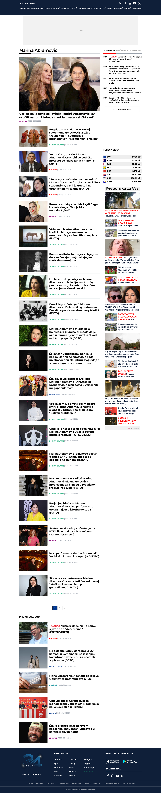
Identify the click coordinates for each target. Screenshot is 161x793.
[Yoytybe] (134, 3)
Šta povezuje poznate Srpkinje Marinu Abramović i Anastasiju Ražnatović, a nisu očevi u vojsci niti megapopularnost (73, 383)
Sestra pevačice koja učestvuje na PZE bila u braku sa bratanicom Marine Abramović (72, 531)
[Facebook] (125, 3)
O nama (29, 783)
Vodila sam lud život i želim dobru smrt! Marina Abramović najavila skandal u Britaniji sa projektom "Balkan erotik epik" (72, 408)
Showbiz (65, 8)
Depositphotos (128, 783)
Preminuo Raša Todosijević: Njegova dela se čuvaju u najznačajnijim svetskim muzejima (73, 257)
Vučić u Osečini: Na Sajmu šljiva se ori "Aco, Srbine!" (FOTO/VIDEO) (73, 629)
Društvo (91, 8)
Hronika (82, 8)
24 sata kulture (56, 145)
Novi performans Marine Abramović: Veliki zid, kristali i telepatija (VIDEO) (74, 555)
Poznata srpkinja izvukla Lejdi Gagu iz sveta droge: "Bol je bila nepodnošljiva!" (73, 207)
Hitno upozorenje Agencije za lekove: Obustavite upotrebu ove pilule (74, 678)
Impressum (51, 783)
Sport (56, 8)
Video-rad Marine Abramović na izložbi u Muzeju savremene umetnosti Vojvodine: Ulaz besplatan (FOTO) (74, 234)
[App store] (113, 761)
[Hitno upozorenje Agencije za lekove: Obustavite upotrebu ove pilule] (33, 682)
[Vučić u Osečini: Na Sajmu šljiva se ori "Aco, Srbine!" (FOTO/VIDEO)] (33, 633)
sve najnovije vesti (122, 109)
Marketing (64, 783)
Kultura (118, 8)
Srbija (127, 8)
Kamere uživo (37, 8)
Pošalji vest (77, 783)
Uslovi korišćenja (112, 783)
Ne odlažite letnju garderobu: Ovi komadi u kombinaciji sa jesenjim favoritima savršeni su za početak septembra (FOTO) (72, 656)
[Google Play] (130, 761)
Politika (48, 8)
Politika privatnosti (93, 783)
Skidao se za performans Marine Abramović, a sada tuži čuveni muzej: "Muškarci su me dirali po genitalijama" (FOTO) (74, 583)
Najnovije (25, 8)
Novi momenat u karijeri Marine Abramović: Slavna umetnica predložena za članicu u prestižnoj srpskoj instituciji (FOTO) (72, 483)
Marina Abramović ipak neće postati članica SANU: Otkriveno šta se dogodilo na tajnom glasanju (73, 457)
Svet (74, 8)
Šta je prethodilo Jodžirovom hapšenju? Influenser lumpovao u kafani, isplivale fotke (72, 729)
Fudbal (52, 713)
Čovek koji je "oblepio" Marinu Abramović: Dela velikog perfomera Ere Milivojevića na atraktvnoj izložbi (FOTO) (74, 309)
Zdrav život (55, 394)
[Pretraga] (120, 3)
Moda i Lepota (55, 666)
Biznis (110, 8)
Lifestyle (100, 8)
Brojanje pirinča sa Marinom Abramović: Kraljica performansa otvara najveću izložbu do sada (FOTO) (71, 508)
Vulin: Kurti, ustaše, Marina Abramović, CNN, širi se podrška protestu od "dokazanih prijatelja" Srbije (72, 159)
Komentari (135, 50)
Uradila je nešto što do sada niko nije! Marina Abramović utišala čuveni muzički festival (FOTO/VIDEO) (74, 432)
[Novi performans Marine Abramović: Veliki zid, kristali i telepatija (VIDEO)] (33, 560)
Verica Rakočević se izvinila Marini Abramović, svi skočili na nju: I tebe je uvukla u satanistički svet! (57, 115)
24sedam (71, 790)
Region (87, 763)
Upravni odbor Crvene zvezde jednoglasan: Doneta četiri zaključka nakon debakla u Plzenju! (74, 704)
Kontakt (39, 783)
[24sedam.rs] (27, 3)
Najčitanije (122, 50)
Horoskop (137, 8)
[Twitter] (139, 3)
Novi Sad (88, 771)
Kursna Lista (111, 150)
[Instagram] (130, 3)
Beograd (88, 759)
